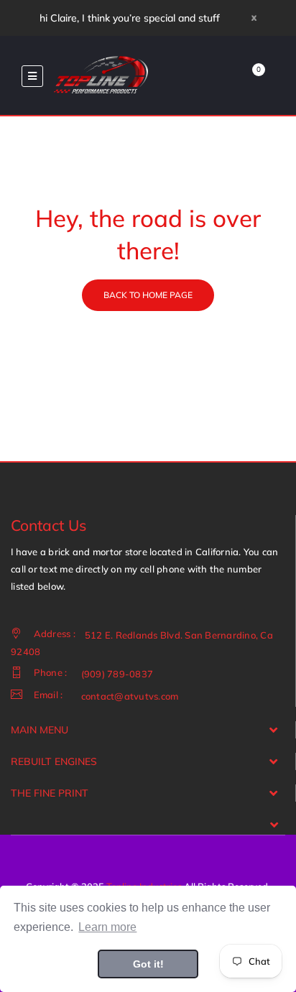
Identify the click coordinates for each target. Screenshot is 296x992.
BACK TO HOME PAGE (148, 294)
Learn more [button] (107, 927)
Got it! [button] (148, 964)
